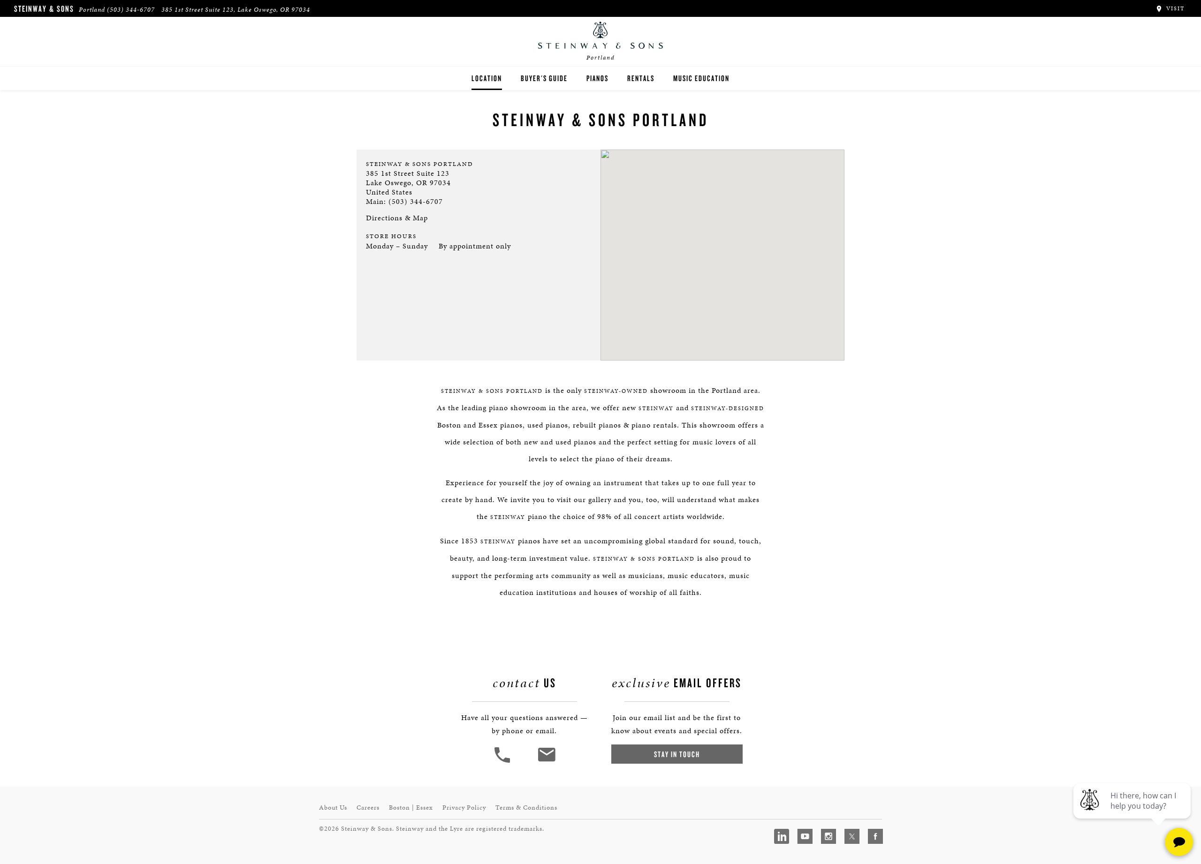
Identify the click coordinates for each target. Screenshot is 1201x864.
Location (486, 78)
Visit (1174, 8)
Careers (368, 807)
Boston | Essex (411, 807)
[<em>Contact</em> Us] (546, 761)
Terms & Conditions (526, 807)
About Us (333, 807)
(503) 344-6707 (131, 9)
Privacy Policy (464, 807)
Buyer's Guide (544, 78)
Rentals (640, 78)
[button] (503, 761)
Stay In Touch (677, 754)
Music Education (701, 78)
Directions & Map (397, 217)
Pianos (597, 78)
